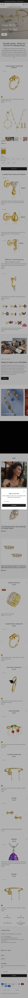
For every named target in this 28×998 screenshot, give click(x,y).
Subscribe (14, 505)
